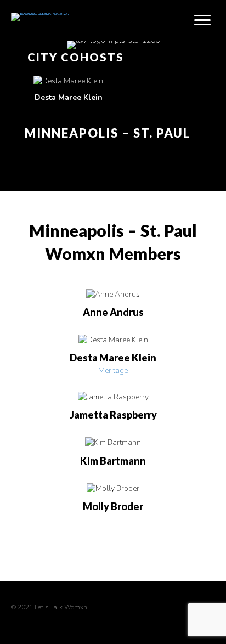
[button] (22, 26)
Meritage (113, 370)
